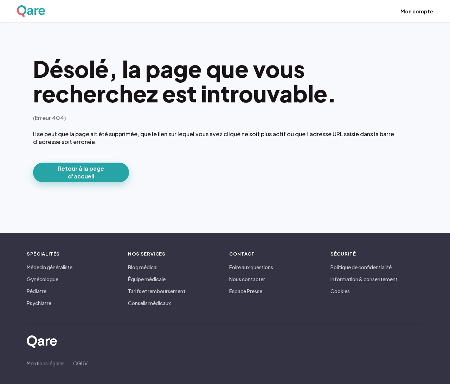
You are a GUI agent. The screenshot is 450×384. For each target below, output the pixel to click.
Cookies (340, 291)
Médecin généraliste (49, 267)
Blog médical (143, 267)
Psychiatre (39, 303)
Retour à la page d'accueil (81, 172)
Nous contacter (247, 279)
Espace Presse (245, 291)
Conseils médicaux (149, 303)
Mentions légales (46, 363)
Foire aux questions (251, 267)
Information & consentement (364, 279)
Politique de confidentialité (361, 267)
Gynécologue (42, 279)
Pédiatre (36, 291)
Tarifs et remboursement (156, 291)
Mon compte (416, 11)
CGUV (80, 363)
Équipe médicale (147, 279)
